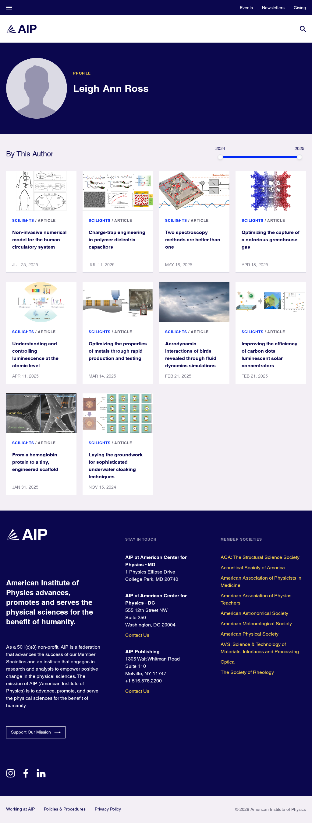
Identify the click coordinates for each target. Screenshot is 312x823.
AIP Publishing (142, 651)
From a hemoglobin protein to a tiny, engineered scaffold (35, 462)
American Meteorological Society (256, 623)
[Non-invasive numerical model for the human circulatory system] (41, 191)
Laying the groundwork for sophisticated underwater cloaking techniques (116, 466)
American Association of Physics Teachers (256, 599)
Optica (228, 662)
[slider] (220, 157)
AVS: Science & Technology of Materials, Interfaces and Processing (260, 647)
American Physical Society (249, 634)
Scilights (23, 220)
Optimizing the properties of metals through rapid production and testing (118, 351)
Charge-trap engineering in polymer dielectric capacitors (117, 239)
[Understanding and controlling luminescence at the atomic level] (41, 302)
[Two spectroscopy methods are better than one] (194, 191)
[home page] (21, 29)
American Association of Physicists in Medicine (261, 581)
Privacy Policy (108, 809)
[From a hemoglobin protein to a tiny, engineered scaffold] (41, 413)
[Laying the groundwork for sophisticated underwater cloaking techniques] (118, 413)
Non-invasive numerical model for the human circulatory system (39, 239)
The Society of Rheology (247, 672)
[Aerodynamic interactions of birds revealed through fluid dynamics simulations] (194, 302)
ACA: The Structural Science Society (260, 557)
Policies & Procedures (65, 809)
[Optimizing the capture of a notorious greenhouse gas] (271, 191)
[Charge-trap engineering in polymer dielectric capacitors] (118, 191)
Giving (300, 7)
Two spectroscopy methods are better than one (192, 239)
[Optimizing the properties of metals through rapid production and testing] (118, 302)
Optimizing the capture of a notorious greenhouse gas (271, 239)
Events (246, 7)
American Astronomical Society (254, 613)
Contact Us (137, 635)
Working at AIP (20, 809)
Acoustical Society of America (253, 567)
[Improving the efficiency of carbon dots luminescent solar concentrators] (271, 302)
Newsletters (273, 7)
